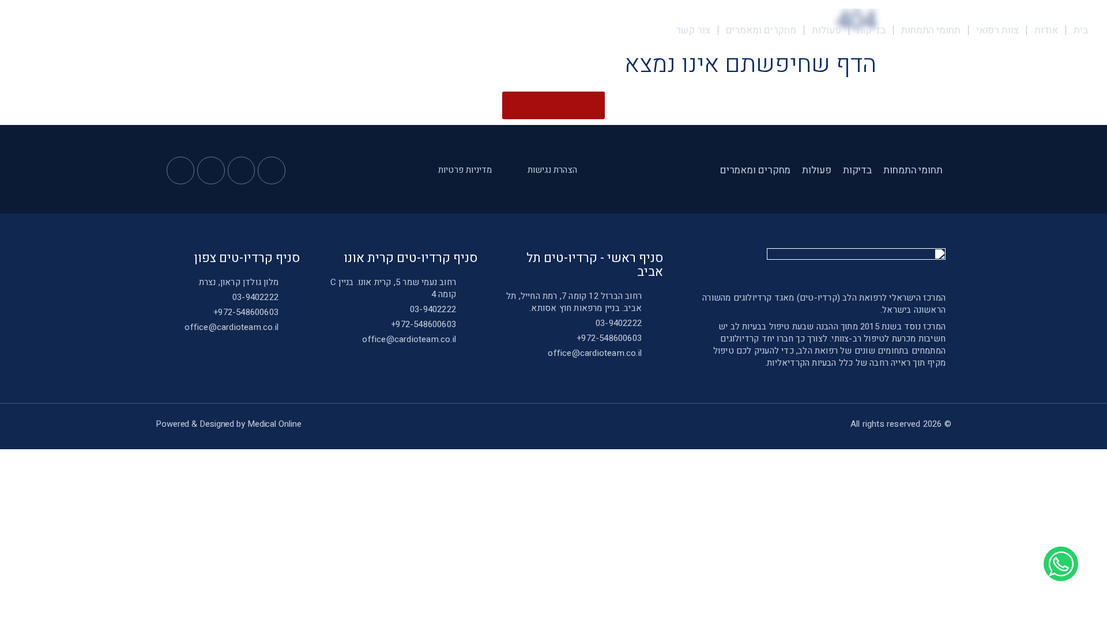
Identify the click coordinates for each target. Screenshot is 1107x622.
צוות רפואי (997, 30)
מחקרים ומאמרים (761, 30)
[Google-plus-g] (211, 170)
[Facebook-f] (271, 170)
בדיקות (871, 30)
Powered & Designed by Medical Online (228, 424)
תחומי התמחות (931, 30)
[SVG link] (131, 29)
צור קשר (693, 30)
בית (1081, 30)
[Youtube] (241, 170)
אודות (1046, 30)
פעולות (826, 30)
